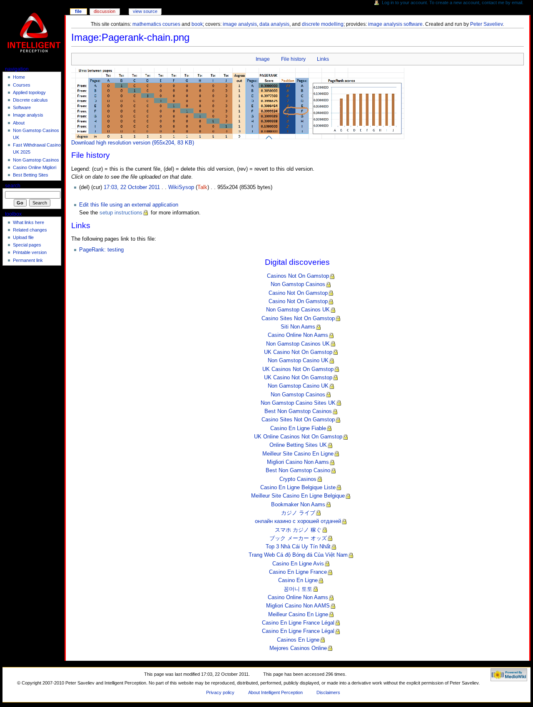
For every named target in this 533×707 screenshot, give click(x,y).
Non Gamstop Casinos (298, 284)
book (197, 24)
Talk (202, 187)
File (78, 11)
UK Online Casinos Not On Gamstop (298, 437)
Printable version (30, 252)
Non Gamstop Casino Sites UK (298, 403)
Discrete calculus (30, 99)
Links (323, 59)
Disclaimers (328, 692)
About (19, 122)
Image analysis (28, 114)
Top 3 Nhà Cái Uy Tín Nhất (298, 547)
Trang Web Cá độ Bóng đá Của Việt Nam (298, 555)
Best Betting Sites (30, 174)
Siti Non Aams (298, 327)
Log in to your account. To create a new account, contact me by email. (452, 2)
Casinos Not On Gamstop (298, 276)
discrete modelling (323, 24)
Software (22, 107)
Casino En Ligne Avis (298, 564)
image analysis (240, 24)
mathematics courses (156, 24)
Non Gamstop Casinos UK (298, 310)
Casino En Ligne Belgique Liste (298, 487)
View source (145, 11)
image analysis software (395, 24)
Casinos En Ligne (298, 640)
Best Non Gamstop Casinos (298, 411)
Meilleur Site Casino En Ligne (298, 454)
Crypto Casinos (297, 479)
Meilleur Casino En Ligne (298, 614)
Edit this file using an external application (128, 205)
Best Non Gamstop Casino (298, 470)
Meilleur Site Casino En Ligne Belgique (298, 496)
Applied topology (29, 92)
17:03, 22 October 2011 (132, 187)
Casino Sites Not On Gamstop (298, 318)
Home (19, 77)
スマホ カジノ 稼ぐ (298, 530)
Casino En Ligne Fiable (298, 428)
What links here (28, 222)
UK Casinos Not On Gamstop (298, 369)
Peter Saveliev (486, 24)
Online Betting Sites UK (298, 445)
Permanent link (28, 260)
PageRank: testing (101, 250)
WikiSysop (181, 187)
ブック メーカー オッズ (298, 538)
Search (12, 185)
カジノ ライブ (298, 513)
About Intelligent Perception (275, 692)
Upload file (23, 237)
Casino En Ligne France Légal (298, 623)
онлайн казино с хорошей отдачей (298, 521)
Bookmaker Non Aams (298, 505)
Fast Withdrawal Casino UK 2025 (37, 148)
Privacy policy (220, 692)
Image (263, 59)
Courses (21, 84)
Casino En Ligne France (298, 572)
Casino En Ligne (298, 580)
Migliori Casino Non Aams (298, 462)
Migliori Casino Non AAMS (298, 606)
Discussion (104, 11)
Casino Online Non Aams (298, 335)
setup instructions (121, 213)
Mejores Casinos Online (298, 648)
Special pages (27, 244)
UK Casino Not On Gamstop (298, 352)
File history (293, 59)
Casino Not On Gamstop (298, 293)
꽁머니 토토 (298, 589)
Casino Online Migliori (34, 167)
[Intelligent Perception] (34, 32)
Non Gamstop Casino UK (298, 360)
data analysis (274, 24)
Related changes (30, 229)
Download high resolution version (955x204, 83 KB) (132, 143)
